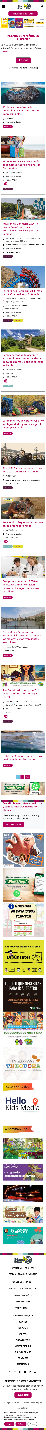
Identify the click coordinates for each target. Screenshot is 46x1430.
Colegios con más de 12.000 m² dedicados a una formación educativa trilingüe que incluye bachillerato (21, 586)
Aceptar (9, 1424)
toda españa (23, 1340)
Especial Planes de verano (23, 1274)
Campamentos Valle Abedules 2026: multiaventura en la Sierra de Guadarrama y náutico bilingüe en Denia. (23, 360)
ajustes (31, 1419)
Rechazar (21, 1424)
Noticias (23, 1328)
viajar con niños (23, 1295)
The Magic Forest (12, 705)
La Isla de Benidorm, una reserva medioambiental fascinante (22, 757)
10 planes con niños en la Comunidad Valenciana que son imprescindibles (21, 110)
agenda (23, 1322)
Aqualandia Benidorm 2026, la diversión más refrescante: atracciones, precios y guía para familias (21, 229)
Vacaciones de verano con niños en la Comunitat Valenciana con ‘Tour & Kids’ (22, 165)
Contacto (23, 1358)
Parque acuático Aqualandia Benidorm (20, 244)
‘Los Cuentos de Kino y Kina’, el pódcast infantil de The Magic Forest (21, 693)
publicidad (23, 1364)
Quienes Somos (23, 1352)
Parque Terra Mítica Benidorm (17, 305)
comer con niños (23, 1301)
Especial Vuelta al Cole (23, 1268)
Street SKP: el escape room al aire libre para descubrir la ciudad (23, 469)
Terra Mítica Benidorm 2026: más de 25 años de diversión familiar (22, 292)
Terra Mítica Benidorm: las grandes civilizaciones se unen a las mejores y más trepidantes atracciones (22, 637)
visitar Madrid (23, 1346)
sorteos (23, 1334)
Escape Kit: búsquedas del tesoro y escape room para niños (23, 524)
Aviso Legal (23, 1408)
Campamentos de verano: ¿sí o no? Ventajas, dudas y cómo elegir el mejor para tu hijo (23, 424)
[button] (3, 6)
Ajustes (32, 1424)
